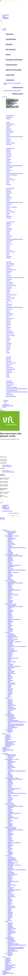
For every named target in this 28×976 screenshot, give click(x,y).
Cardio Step (10, 644)
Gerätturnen (10, 541)
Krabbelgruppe (11, 533)
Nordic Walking (11, 671)
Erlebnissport (10, 539)
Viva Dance (10, 553)
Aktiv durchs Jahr (11, 634)
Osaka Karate (10, 568)
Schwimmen (10, 552)
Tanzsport (10, 686)
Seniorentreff (10, 709)
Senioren (7, 698)
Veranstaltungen (6, 404)
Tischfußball (10, 600)
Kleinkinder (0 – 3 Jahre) (10, 531)
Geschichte (7, 735)
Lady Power (10, 665)
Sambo (9, 549)
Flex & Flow (10, 654)
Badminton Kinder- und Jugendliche (15, 555)
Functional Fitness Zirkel (13, 658)
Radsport (10, 622)
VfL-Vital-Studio (8, 729)
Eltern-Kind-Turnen (12, 532)
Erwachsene (7, 632)
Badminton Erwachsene (13, 637)
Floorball (10, 612)
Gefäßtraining (10, 715)
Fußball (9, 540)
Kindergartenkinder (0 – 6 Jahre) (12, 535)
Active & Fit (10, 633)
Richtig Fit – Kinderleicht (13, 572)
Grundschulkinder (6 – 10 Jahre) (12, 554)
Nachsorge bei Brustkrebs (13, 720)
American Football (11, 581)
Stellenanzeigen (8, 745)
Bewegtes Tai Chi (11, 684)
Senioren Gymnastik (12, 708)
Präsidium (7, 738)
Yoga (9, 695)
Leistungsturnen (11, 566)
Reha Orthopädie (11, 726)
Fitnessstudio (10, 611)
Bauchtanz (10, 638)
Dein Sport (5, 96)
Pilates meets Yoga (11, 673)
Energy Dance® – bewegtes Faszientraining (17, 646)
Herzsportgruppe (11, 716)
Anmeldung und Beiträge (10, 741)
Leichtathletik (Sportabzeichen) (14, 565)
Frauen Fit (10, 657)
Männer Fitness (11, 667)
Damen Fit (10, 701)
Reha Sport (10, 676)
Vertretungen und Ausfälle (8, 405)
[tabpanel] (16, 117)
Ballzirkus (10, 537)
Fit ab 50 (9, 647)
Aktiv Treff (10, 699)
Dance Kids (10, 559)
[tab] (12, 98)
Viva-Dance (10, 631)
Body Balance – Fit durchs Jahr (14, 641)
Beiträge (9, 732)
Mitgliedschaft (5, 18)
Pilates (9, 674)
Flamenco (10, 653)
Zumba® (10, 696)
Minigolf (9, 567)
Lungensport (10, 719)
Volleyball (10, 693)
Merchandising (6, 17)
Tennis (9, 578)
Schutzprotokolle (8, 742)
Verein (4, 29)
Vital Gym (10, 691)
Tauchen (9, 577)
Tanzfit (9, 711)
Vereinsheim (7, 746)
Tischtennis (10, 579)
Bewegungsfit (11, 640)
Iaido (9, 662)
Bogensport (10, 558)
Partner (4, 16)
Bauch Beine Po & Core (13, 639)
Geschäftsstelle (6, 14)
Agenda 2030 (8, 734)
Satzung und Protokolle (10, 744)
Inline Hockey (11, 542)
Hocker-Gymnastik (12, 661)
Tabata (9, 681)
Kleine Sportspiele (11, 544)
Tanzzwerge (10, 546)
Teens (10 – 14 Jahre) (9, 580)
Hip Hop (9, 587)
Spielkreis (10, 534)
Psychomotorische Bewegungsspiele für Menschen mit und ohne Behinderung (16, 724)
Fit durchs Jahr (11, 648)
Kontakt (4, 406)
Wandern (10, 694)
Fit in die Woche (11, 649)
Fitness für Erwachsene (12, 651)
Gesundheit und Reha (9, 714)
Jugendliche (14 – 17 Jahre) (11, 604)
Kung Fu (10, 545)
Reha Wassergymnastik (12, 727)
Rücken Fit (10, 678)
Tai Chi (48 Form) (11, 682)
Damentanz (10, 702)
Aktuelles (5, 28)
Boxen (9, 608)
